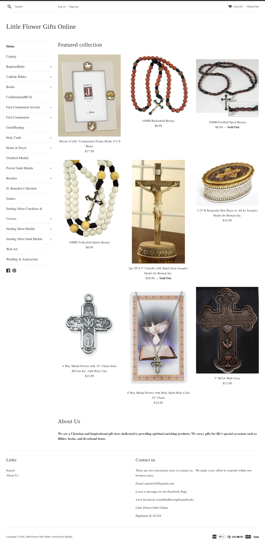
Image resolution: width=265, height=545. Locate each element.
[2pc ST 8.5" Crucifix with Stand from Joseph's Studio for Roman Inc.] (158, 211)
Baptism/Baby (29, 66)
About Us (12, 475)
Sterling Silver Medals (29, 228)
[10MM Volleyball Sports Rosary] (89, 198)
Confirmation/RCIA (19, 97)
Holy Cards (29, 137)
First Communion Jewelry (29, 107)
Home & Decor (29, 147)
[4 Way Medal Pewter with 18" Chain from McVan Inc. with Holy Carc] (89, 324)
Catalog (11, 56)
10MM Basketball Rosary (158, 120)
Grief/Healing (15, 127)
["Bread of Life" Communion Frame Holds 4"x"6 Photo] (89, 95)
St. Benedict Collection (21, 188)
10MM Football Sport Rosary (227, 122)
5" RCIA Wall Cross (227, 378)
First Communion (29, 117)
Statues (11, 198)
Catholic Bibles (29, 76)
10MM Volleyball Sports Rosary (89, 242)
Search (10, 470)
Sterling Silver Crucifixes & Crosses (29, 213)
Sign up (73, 6)
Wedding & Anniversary (22, 259)
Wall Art (11, 249)
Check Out (253, 6)
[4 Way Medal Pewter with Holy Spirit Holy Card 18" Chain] (158, 337)
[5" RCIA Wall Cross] (227, 330)
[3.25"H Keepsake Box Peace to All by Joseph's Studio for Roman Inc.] (227, 183)
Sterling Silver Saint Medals (29, 239)
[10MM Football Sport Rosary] (227, 85)
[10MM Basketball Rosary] (158, 85)
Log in (61, 6)
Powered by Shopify (62, 536)
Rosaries (29, 178)
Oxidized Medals (17, 158)
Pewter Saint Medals (29, 168)
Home (10, 46)
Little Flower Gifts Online (41, 26)
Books (29, 87)
